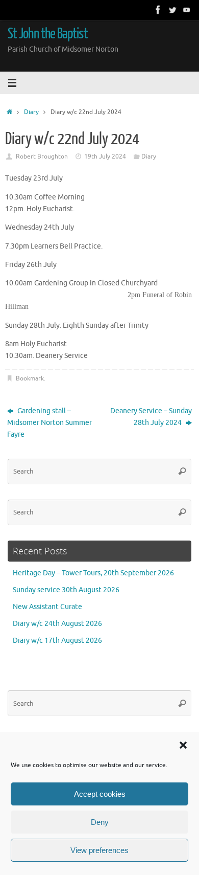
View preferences (99, 850)
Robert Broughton (42, 156)
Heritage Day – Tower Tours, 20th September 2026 (93, 573)
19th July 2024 (105, 156)
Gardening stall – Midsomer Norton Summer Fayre (49, 423)
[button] (183, 745)
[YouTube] (187, 10)
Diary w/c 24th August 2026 (57, 623)
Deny (100, 822)
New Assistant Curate (47, 606)
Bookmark (30, 378)
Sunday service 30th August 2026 (66, 590)
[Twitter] (172, 10)
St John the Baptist (48, 34)
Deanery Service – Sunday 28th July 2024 (151, 417)
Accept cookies (100, 794)
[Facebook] (158, 10)
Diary (31, 112)
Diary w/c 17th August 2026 (57, 640)
